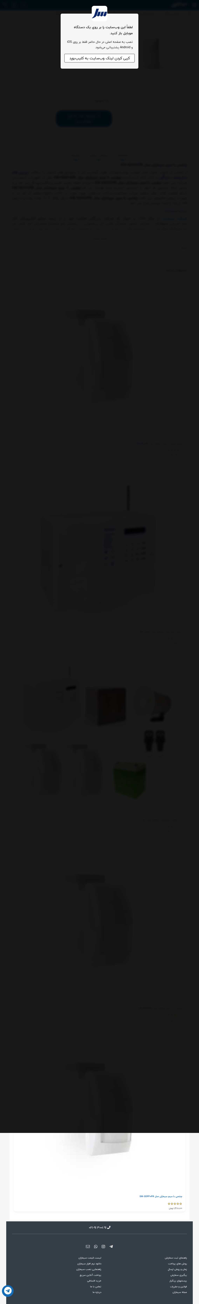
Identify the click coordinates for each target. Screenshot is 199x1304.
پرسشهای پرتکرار (178, 1281)
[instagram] (103, 1247)
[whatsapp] (95, 1247)
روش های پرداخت (177, 1263)
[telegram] (111, 1247)
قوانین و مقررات (178, 1286)
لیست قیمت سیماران (90, 1258)
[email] (88, 1247)
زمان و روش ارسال (177, 1269)
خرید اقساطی (94, 1281)
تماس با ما (95, 1286)
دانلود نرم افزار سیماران (89, 1263)
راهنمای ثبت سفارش (176, 1258)
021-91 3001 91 (97, 1227)
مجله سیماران (180, 1292)
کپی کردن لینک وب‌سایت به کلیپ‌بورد (99, 58)
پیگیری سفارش (178, 1275)
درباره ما (97, 1292)
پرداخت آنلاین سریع (90, 1275)
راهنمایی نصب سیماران (88, 1269)
